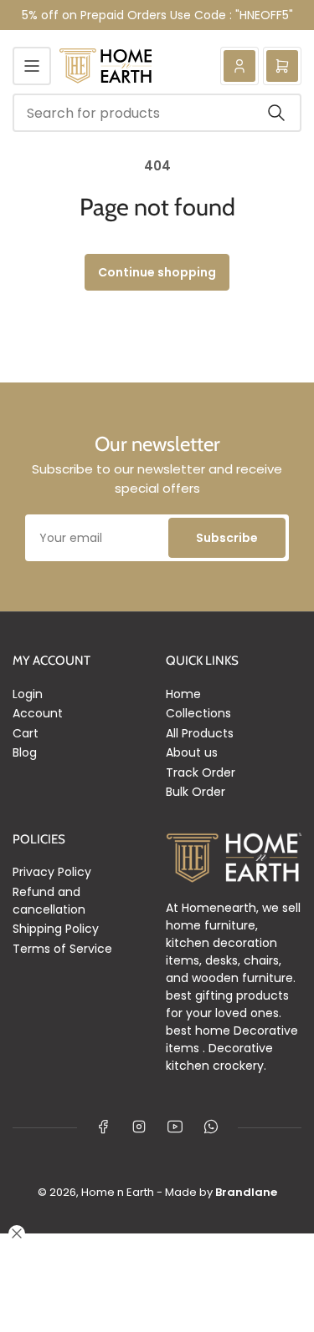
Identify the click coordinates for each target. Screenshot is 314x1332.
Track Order (200, 772)
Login (28, 694)
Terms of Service (62, 948)
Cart (26, 733)
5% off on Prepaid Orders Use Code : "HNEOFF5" (157, 15)
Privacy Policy (52, 872)
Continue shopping (157, 272)
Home (183, 694)
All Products (200, 733)
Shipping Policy (56, 928)
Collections (198, 713)
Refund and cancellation (49, 901)
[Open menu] (32, 66)
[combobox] (157, 113)
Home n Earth (117, 1192)
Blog (25, 752)
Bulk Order (195, 791)
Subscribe (227, 537)
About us (192, 752)
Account (38, 713)
